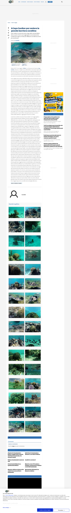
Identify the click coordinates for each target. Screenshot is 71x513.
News (19, 1)
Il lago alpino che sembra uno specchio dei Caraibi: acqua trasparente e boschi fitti (52, 118)
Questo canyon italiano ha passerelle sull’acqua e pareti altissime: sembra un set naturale (53, 145)
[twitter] (8, 30)
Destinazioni (23, 1)
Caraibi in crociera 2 (30, 460)
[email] (8, 35)
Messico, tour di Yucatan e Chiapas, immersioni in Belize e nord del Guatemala (33, 465)
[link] (8, 37)
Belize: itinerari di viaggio (16, 183)
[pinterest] (8, 32)
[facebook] (8, 27)
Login (50, 1)
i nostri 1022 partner (9, 495)
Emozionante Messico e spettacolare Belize (14, 464)
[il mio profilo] (46, 1)
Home (9, 22)
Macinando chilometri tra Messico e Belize (32, 470)
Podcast (42, 1)
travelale (17, 40)
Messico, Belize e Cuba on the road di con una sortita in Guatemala (16, 471)
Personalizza (60, 510)
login (13, 446)
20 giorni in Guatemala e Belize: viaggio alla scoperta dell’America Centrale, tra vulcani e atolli (15, 455)
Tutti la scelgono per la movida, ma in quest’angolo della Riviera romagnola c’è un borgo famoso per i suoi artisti (53, 127)
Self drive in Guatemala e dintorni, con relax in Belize (32, 453)
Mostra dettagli (6, 507)
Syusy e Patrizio (37, 1)
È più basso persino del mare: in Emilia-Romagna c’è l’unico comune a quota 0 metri (52, 136)
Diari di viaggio (30, 1)
